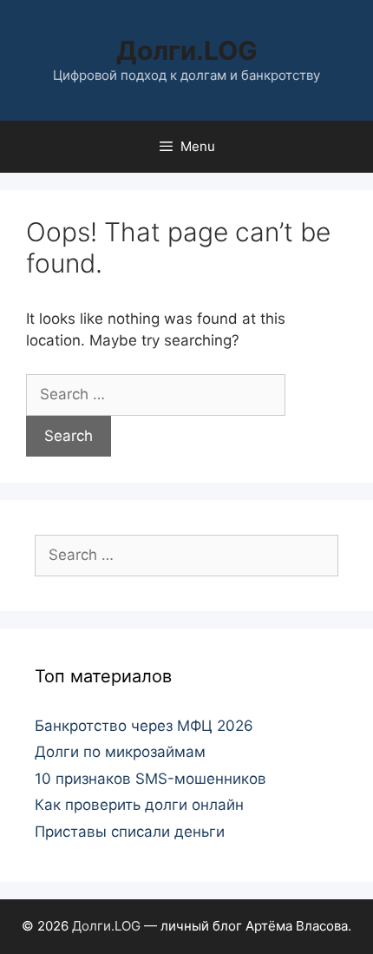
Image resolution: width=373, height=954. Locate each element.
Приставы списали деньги (130, 831)
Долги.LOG (187, 50)
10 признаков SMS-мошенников (150, 778)
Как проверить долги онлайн (139, 804)
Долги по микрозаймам (120, 751)
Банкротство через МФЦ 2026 (144, 725)
